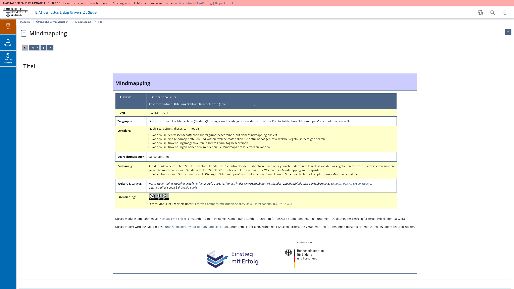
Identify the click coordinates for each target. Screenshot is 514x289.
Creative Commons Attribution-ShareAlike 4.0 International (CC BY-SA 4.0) (242, 204)
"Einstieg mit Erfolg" (173, 219)
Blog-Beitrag (203, 3)
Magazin (25, 21)
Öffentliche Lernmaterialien (52, 21)
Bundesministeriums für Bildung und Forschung (196, 227)
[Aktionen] (50, 47)
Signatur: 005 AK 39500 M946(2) (351, 183)
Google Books (189, 187)
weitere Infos (183, 3)
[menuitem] (481, 12)
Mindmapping (83, 21)
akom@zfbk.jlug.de (241, 104)
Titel (100, 21)
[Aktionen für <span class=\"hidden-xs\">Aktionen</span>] (508, 32)
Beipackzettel (224, 3)
